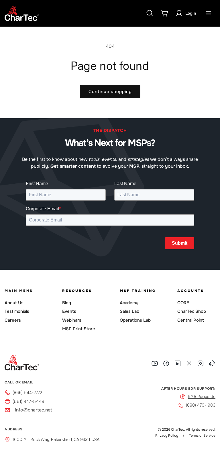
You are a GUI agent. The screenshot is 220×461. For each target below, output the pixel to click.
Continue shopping (110, 91)
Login (190, 13)
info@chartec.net (33, 410)
